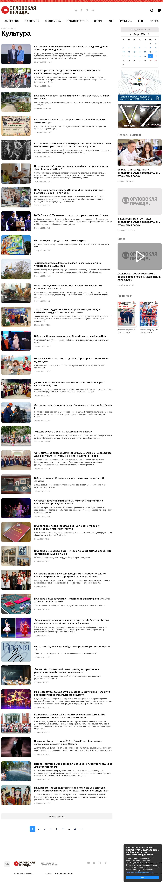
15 (150, 52)
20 (139, 56)
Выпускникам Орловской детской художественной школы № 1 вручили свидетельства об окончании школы (69, 716)
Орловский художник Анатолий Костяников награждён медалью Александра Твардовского (71, 48)
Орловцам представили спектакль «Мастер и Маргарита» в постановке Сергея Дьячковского (68, 502)
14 (145, 52)
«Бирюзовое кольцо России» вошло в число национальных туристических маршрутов (67, 264)
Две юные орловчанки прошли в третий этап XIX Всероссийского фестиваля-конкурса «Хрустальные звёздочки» (71, 621)
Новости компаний (129, 134)
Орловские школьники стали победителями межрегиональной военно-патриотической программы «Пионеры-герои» (70, 575)
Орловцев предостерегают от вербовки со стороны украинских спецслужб (139, 276)
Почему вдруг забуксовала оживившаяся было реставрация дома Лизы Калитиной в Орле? (71, 167)
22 (150, 56)
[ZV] (139, 127)
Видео (154, 21)
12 (134, 52)
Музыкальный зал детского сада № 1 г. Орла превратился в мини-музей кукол (71, 360)
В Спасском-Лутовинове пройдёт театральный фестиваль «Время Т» (72, 648)
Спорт (98, 21)
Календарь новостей (139, 30)
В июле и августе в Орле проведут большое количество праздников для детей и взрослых (73, 765)
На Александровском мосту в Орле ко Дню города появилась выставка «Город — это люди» (69, 191)
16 (156, 52)
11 (129, 52)
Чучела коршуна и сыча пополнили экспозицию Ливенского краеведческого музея (68, 287)
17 (124, 56)
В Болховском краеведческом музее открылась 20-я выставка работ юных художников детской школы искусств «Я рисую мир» (71, 789)
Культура (125, 21)
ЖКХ (141, 21)
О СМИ (48, 873)
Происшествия (77, 21)
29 (75, 828)
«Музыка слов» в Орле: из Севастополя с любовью (63, 431)
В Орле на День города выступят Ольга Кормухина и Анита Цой (70, 336)
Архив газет (125, 295)
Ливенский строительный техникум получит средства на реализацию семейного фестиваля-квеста (66, 671)
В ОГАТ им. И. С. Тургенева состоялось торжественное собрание (71, 215)
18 (129, 56)
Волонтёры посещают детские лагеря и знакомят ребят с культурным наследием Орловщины (67, 72)
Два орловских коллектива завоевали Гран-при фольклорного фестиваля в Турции (70, 384)
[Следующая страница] (81, 829)
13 (139, 52)
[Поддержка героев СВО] (139, 100)
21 (145, 56)
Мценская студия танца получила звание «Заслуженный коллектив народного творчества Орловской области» (72, 693)
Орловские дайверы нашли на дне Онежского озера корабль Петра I (73, 406)
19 (134, 56)
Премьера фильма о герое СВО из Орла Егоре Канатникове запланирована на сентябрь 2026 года (68, 742)
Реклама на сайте (63, 873)
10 (124, 52)
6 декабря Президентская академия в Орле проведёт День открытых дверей (139, 222)
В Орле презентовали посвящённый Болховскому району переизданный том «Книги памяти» (66, 527)
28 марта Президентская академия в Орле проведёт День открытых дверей (139, 172)
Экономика (53, 21)
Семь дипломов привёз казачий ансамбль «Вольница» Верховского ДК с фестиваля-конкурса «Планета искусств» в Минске (73, 454)
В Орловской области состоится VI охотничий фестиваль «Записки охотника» (72, 97)
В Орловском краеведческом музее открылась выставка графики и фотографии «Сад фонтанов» (73, 552)
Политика (32, 21)
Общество (11, 21)
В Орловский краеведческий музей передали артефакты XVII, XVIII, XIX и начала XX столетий (72, 600)
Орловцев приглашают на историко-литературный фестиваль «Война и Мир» (69, 121)
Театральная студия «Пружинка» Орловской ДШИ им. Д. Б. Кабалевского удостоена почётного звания (67, 311)
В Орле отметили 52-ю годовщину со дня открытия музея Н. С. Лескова (69, 479)
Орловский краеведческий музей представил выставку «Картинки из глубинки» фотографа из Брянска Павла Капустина (72, 145)
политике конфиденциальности (139, 872)
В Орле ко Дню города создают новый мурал (60, 240)
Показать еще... (57, 816)
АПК (111, 21)
